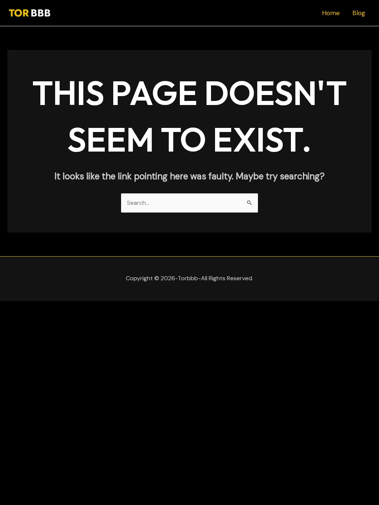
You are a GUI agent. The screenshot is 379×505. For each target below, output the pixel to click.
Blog (358, 13)
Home (331, 13)
